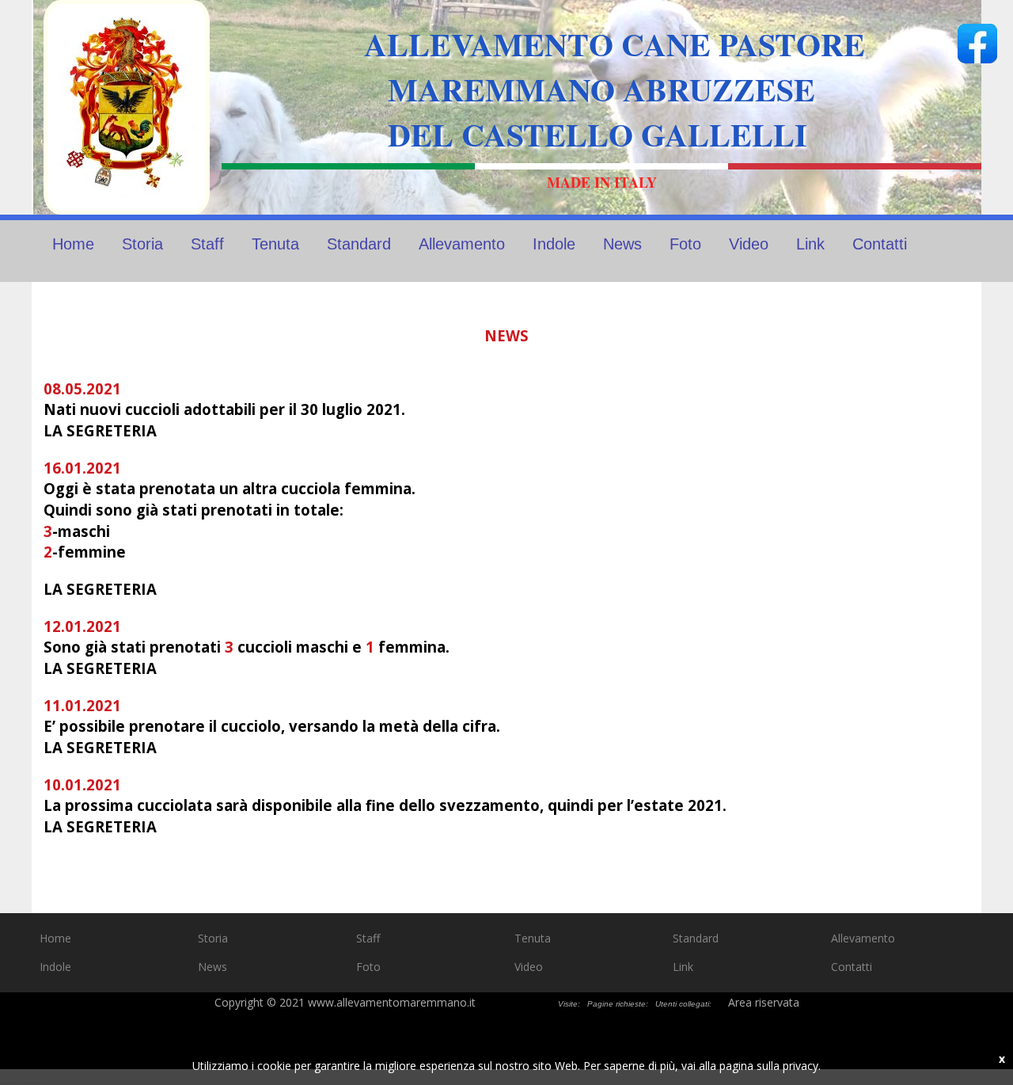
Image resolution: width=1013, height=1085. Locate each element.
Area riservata (763, 1002)
